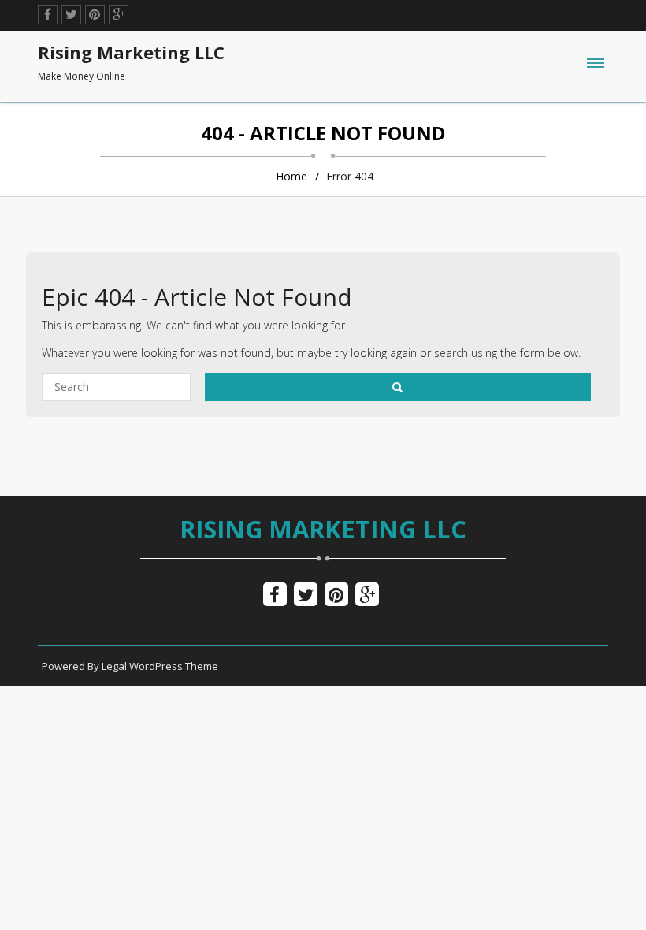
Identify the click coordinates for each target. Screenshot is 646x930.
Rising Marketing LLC (323, 528)
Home (291, 176)
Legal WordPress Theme (160, 666)
